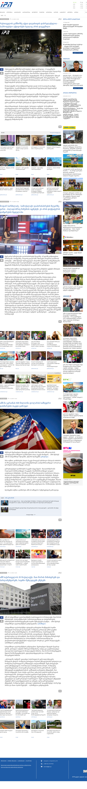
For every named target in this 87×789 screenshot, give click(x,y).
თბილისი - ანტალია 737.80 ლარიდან (7, 168)
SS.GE (2, 132)
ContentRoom (57, 373)
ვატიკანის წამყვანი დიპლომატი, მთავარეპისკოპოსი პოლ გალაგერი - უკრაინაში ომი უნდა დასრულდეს (34, 508)
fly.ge (1, 174)
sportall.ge (2, 716)
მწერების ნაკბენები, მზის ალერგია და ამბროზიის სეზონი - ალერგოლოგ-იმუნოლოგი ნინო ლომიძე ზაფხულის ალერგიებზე (23, 388)
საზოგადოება (26, 12)
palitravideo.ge (3, 194)
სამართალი (17, 12)
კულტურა (70, 12)
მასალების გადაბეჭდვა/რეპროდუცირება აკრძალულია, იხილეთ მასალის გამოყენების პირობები (16, 766)
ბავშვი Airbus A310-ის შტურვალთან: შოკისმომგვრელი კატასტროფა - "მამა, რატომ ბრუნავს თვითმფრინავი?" (72, 228)
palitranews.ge (34, 368)
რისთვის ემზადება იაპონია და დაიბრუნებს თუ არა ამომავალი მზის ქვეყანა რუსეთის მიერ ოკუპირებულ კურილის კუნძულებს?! (72, 196)
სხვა (2, 15)
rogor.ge (33, 566)
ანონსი (76, 12)
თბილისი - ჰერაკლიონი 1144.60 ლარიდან (22, 168)
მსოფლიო (35, 12)
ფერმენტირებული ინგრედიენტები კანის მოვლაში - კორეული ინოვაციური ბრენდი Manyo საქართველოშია (53, 388)
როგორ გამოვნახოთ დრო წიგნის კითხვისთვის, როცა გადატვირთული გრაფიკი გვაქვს (54, 562)
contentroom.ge (3, 391)
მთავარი (2, 12)
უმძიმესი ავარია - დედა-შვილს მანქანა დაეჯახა (6, 189)
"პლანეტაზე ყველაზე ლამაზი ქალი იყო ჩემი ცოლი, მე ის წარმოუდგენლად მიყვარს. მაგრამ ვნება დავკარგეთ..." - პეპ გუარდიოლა (38, 715)
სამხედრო (63, 12)
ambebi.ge (2, 348)
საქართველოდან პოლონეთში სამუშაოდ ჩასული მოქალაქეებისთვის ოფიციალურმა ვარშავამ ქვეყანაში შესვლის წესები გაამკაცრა (54, 366)
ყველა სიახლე (77, 52)
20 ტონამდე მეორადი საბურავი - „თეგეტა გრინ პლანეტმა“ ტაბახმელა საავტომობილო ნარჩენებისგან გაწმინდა (72, 47)
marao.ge (2, 566)
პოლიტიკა (9, 12)
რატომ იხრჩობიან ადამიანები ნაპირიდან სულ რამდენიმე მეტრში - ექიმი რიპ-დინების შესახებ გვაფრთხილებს (22, 543)
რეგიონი (41, 12)
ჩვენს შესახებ (12, 761)
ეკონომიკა (49, 12)
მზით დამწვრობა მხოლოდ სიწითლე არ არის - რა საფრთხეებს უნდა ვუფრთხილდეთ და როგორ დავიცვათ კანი (7, 543)
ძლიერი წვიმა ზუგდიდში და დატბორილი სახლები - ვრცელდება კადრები (23, 190)
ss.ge (1, 737)
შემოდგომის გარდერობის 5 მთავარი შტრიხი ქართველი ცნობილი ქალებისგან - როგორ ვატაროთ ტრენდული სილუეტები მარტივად (7, 564)
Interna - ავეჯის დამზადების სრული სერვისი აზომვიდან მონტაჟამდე (7, 386)
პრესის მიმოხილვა (70, 93)
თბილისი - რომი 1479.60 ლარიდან (53, 168)
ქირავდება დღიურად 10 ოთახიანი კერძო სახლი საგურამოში (53, 732)
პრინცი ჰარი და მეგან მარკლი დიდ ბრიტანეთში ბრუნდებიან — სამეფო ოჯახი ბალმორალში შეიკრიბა (23, 563)
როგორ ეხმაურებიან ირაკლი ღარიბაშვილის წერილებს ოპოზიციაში (37, 363)
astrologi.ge (34, 716)
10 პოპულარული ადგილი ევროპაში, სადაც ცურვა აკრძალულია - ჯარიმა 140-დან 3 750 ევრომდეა (7, 364)
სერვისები (21, 761)
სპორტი (56, 12)
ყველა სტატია (77, 88)
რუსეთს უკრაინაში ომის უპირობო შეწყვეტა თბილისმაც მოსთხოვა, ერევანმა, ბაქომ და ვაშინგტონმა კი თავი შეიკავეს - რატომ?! (72, 149)
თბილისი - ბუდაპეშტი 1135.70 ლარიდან (37, 168)
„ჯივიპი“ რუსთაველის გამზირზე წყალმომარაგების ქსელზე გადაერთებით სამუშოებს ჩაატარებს (73, 36)
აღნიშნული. (41, 624)
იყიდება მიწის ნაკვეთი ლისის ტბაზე (6, 731)
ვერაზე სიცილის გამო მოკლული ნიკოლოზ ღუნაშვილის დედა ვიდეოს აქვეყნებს (54, 190)
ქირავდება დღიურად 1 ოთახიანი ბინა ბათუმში (22, 731)
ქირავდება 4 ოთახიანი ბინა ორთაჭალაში (37, 731)
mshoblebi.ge (34, 546)
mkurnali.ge (3, 546)
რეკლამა (29, 761)
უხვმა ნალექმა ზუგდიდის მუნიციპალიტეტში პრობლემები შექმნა (73, 26)
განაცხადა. (45, 457)
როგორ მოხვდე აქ (55, 132)
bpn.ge (74, 2)
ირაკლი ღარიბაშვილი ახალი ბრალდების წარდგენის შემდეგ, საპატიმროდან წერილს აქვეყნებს (37, 191)
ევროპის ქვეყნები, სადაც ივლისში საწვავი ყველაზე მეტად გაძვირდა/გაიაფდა (23, 363)
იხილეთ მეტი (29, 514)
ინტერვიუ (66, 59)
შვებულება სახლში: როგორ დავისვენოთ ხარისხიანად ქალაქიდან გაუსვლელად (38, 562)
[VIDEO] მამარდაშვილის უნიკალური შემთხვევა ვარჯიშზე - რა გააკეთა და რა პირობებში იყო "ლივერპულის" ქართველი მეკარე (23, 714)
